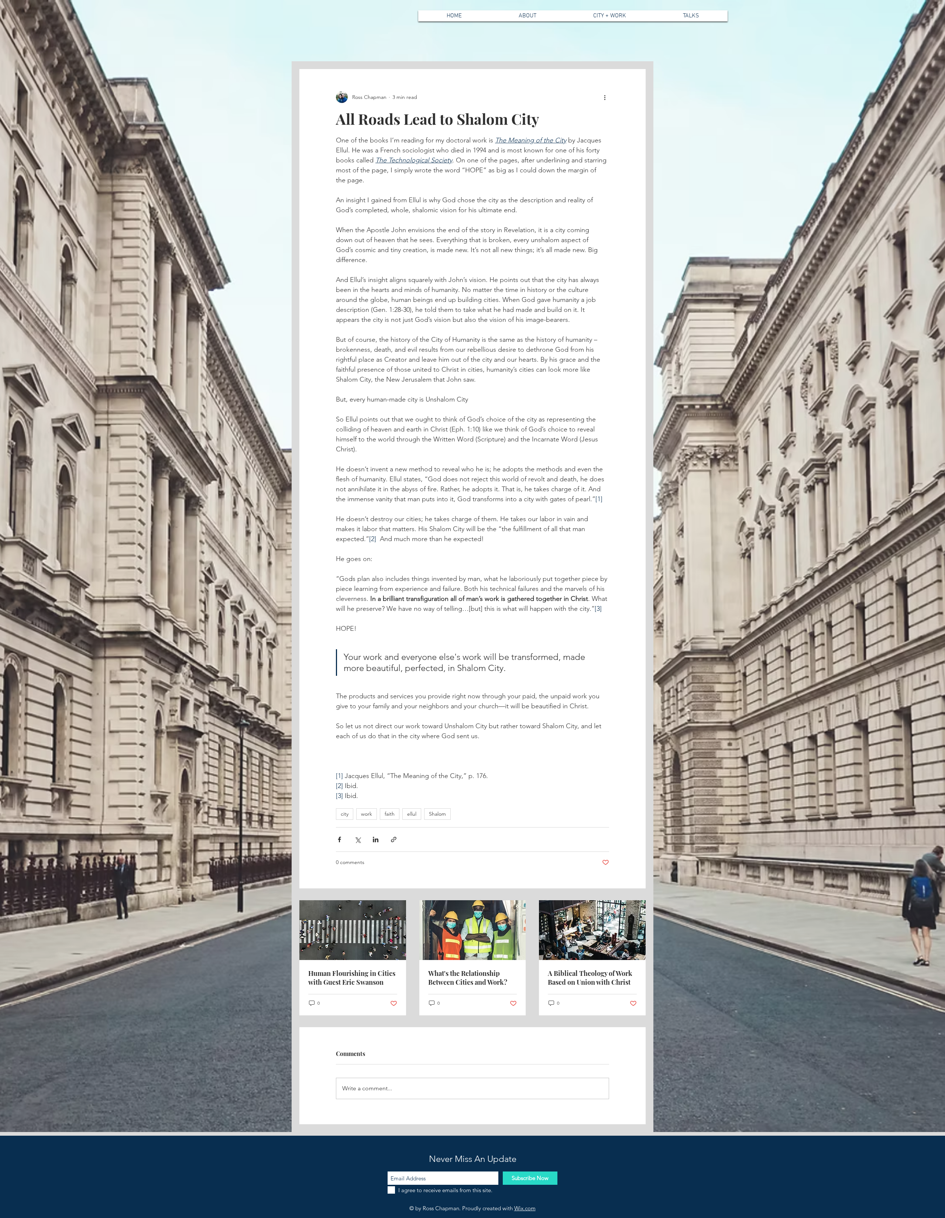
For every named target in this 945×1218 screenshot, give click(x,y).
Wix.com (525, 1208)
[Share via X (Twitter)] (357, 839)
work (366, 814)
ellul (411, 814)
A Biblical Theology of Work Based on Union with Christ (590, 978)
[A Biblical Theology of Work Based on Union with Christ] (592, 930)
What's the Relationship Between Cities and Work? (467, 978)
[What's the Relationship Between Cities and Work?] (472, 930)
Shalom (437, 814)
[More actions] (604, 97)
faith (390, 814)
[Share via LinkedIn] (375, 839)
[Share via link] (393, 839)
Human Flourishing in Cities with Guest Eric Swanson (351, 978)
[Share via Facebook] (339, 839)
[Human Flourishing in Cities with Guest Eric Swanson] (352, 930)
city (344, 814)
